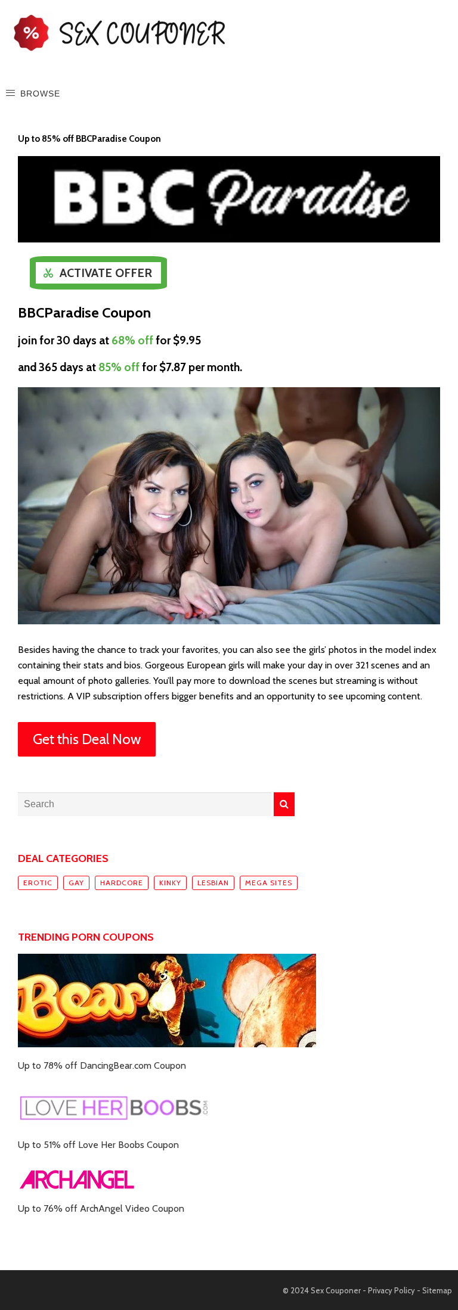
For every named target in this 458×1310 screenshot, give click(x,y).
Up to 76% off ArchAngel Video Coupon (101, 1208)
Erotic (37, 882)
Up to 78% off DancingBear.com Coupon (102, 1065)
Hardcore (121, 882)
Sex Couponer (336, 1290)
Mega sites (268, 882)
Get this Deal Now (87, 739)
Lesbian (213, 882)
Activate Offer (106, 273)
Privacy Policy (391, 1290)
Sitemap (437, 1290)
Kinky (170, 882)
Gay (76, 882)
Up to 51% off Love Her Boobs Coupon (98, 1144)
